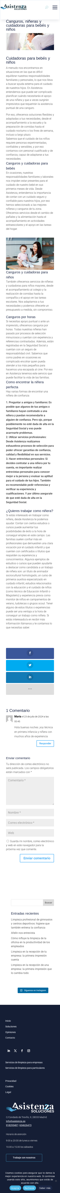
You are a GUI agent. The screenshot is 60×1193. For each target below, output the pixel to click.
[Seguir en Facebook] (22, 1050)
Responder (45, 743)
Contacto (10, 1037)
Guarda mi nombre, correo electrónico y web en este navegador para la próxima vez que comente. (30, 845)
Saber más (44, 1188)
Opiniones (10, 1032)
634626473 (26, 1125)
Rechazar (29, 1188)
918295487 (12, 1125)
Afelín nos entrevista (23, 932)
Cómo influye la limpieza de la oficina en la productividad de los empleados (30, 942)
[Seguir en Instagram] (28, 1050)
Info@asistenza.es (15, 1121)
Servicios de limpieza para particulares (25, 1068)
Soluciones (10, 1026)
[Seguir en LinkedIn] (8, 1050)
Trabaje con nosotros (24, 1157)
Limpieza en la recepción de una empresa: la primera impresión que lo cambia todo (31, 969)
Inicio (8, 1020)
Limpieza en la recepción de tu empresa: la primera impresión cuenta (29, 955)
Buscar (48, 902)
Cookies (9, 1086)
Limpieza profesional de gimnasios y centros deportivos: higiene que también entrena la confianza (31, 923)
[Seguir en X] (15, 1050)
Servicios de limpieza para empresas (23, 1062)
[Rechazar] (56, 1180)
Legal (8, 1092)
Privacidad (10, 1081)
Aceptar (15, 1188)
